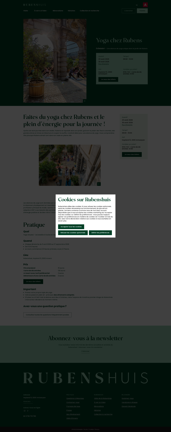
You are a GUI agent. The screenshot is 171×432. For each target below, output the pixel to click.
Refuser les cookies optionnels (73, 233)
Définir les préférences (100, 233)
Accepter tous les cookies (71, 227)
